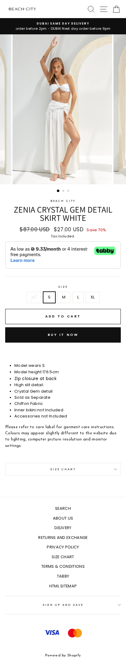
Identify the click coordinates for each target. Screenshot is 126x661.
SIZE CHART (63, 556)
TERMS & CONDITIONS (63, 566)
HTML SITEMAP (63, 586)
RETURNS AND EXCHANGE (62, 537)
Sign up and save (63, 605)
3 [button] (68, 191)
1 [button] (58, 191)
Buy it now (63, 334)
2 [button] (63, 191)
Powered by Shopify (63, 655)
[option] (63, 26)
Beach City (63, 201)
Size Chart (63, 469)
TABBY (63, 576)
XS (33, 297)
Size (63, 287)
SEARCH (63, 508)
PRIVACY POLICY (63, 547)
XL (93, 297)
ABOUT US (63, 518)
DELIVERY (63, 527)
